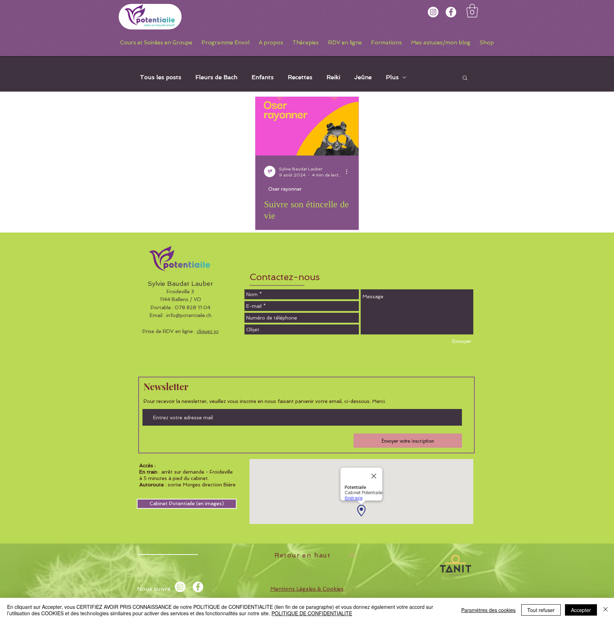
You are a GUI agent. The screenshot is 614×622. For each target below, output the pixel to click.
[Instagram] (433, 12)
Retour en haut (302, 555)
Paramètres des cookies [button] (488, 609)
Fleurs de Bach (216, 77)
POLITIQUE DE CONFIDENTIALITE (311, 613)
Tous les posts (160, 77)
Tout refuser (541, 609)
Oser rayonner (285, 189)
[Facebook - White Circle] (451, 12)
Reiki (333, 77)
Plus (392, 77)
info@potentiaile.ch (188, 315)
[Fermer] (605, 610)
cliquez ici (208, 331)
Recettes (300, 77)
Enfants (263, 77)
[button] (472, 10)
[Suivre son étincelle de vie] (307, 126)
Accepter (581, 609)
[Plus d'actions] (349, 171)
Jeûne (363, 77)
